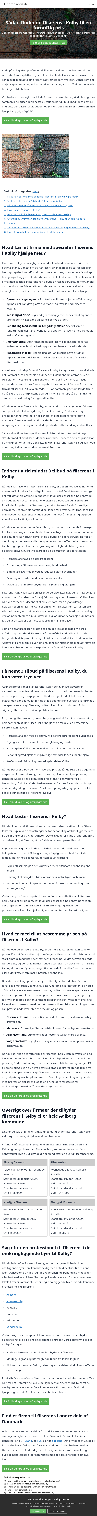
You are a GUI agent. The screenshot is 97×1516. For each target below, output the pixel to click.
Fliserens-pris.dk (16, 4)
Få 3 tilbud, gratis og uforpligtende (48, 42)
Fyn (39, 1440)
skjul (35, 191)
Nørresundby (14, 1301)
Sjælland (57, 1440)
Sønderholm (14, 1327)
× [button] (95, 1496)
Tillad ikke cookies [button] (57, 1511)
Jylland (28, 1440)
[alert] (48, 1505)
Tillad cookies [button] (38, 1511)
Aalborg (11, 1295)
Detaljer (68, 1506)
